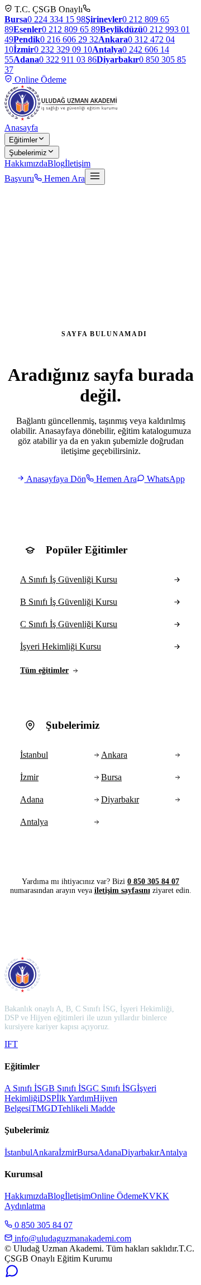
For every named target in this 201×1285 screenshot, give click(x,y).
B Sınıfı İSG (71, 1088)
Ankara (45, 1152)
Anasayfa (21, 127)
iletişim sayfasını (122, 890)
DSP (48, 1098)
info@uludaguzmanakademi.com (71, 1238)
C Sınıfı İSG (115, 1088)
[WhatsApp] (11, 1275)
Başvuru (19, 178)
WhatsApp (165, 479)
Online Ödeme (39, 79)
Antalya (173, 1152)
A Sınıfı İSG (26, 1088)
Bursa (87, 1152)
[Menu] (95, 177)
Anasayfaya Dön (55, 479)
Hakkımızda (25, 163)
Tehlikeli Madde (86, 1108)
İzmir (68, 1152)
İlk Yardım (74, 1098)
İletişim (77, 163)
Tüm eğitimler (44, 670)
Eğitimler (23, 140)
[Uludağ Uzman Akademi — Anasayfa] (60, 103)
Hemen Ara (63, 178)
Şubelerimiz (28, 153)
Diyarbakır (140, 1152)
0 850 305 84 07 (153, 881)
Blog (56, 163)
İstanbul (18, 1152)
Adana (109, 1152)
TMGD (44, 1108)
